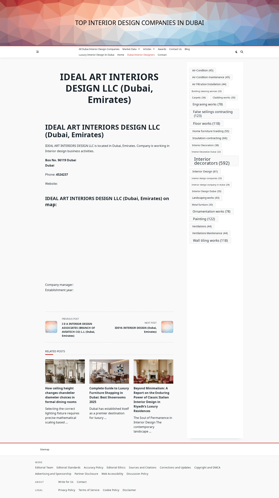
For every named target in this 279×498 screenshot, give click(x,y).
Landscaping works (205, 198)
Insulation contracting (209, 138)
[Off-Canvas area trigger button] (37, 52)
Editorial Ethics (116, 467)
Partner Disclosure (86, 473)
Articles (147, 49)
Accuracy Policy (93, 467)
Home (120, 54)
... (66, 422)
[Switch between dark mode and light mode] (236, 52)
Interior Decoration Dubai (206, 151)
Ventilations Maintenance (210, 233)
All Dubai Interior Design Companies (99, 49)
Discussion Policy (137, 473)
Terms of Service (89, 490)
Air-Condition (202, 70)
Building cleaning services (206, 91)
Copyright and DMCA (207, 467)
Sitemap (44, 449)
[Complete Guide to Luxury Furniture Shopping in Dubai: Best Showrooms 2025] (109, 371)
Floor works (206, 123)
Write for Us (65, 482)
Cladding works (224, 97)
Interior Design (205, 171)
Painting (204, 219)
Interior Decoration (205, 145)
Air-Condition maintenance (211, 77)
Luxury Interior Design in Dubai (96, 54)
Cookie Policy (111, 490)
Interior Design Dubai (206, 191)
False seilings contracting (213, 113)
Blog (187, 49)
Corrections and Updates (175, 467)
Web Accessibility (112, 473)
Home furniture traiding (210, 131)
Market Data (129, 49)
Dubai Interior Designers (141, 54)
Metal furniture (202, 204)
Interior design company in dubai (210, 184)
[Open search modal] (241, 52)
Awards (162, 49)
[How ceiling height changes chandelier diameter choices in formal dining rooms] (65, 371)
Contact (162, 54)
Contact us (175, 49)
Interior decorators (211, 161)
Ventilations (202, 226)
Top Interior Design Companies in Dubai (139, 23)
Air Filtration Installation (209, 84)
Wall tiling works (210, 240)
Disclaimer (129, 490)
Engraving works (208, 104)
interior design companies (207, 178)
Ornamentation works (211, 211)
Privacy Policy (66, 490)
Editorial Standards (68, 467)
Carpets (199, 97)
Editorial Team (44, 467)
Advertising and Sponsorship (53, 473)
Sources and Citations (142, 467)
